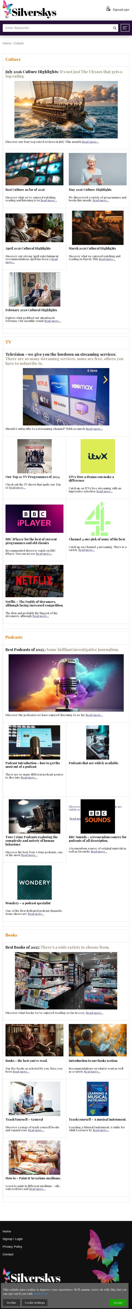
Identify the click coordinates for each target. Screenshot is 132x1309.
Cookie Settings (35, 1302)
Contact (8, 1254)
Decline (11, 1302)
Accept (117, 1302)
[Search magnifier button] (114, 28)
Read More (41, 1293)
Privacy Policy (12, 1246)
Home (7, 43)
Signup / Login (13, 1239)
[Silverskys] (30, 9)
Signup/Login (121, 9)
